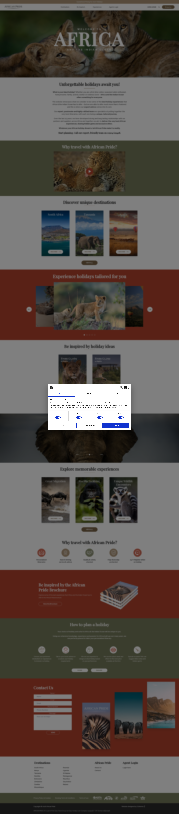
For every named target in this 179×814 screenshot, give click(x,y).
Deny (62, 425)
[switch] (79, 417)
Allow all (116, 425)
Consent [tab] (61, 394)
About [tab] (117, 393)
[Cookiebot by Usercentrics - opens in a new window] (121, 387)
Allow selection (89, 425)
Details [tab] (89, 393)
